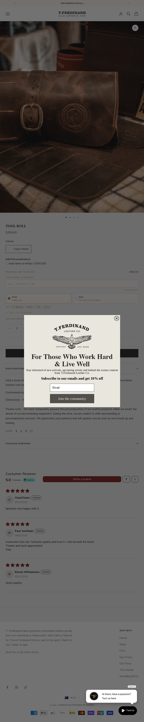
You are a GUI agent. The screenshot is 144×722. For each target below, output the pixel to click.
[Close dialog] (116, 318)
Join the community (72, 398)
